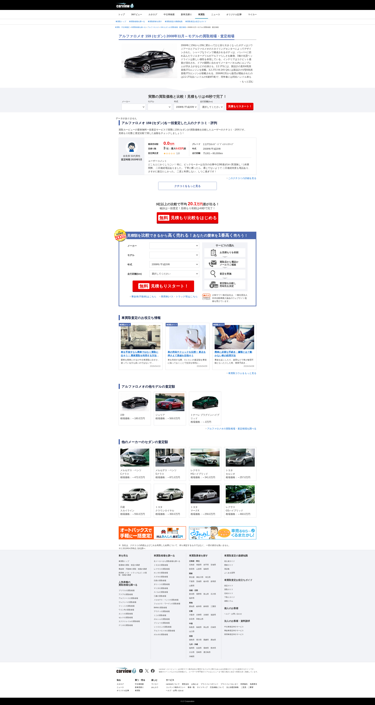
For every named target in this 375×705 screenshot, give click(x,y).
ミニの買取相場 (160, 615)
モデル (151, 101)
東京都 (191, 577)
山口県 (191, 631)
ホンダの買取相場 (161, 573)
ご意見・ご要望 (247, 687)
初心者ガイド (229, 561)
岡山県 (206, 627)
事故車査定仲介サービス (234, 631)
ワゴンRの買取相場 (126, 610)
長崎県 (206, 648)
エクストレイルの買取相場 (129, 621)
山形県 (199, 569)
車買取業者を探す (155, 21)
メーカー (126, 101)
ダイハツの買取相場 (162, 584)
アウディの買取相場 (162, 611)
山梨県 (191, 586)
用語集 (227, 569)
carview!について (173, 684)
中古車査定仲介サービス (234, 627)
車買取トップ (121, 21)
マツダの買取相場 (161, 588)
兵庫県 (199, 615)
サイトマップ (202, 687)
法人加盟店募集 (232, 687)
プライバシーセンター (229, 684)
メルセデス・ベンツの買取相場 (166, 600)
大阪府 (191, 615)
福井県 (191, 598)
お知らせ (194, 684)
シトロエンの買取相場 (162, 627)
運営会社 (185, 684)
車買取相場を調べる (137, 21)
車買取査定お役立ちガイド (195, 21)
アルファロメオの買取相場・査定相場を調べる (231, 428)
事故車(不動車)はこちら (143, 296)
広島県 (213, 627)
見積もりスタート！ (240, 106)
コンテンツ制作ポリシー (175, 687)
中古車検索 (169, 14)
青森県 (199, 565)
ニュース (215, 14)
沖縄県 (191, 656)
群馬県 (213, 581)
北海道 (191, 565)
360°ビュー (136, 14)
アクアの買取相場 (126, 594)
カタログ (152, 14)
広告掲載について (217, 687)
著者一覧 (191, 687)
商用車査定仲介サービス (234, 634)
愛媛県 (206, 640)
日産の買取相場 (160, 581)
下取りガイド (229, 597)
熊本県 (213, 648)
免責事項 (253, 684)
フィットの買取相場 (126, 606)
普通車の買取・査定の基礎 (129, 565)
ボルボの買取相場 (161, 634)
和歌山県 (199, 619)
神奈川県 (199, 577)
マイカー (252, 14)
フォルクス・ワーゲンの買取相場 (167, 604)
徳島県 (191, 640)
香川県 (199, 640)
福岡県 (191, 648)
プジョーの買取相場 (162, 623)
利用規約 (244, 684)
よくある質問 (229, 573)
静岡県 (206, 606)
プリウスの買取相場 (126, 590)
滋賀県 (213, 615)
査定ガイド (228, 586)
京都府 (206, 615)
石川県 (213, 594)
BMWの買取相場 (160, 608)
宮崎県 (199, 652)
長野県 (199, 594)
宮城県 (213, 565)
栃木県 (206, 581)
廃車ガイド (228, 565)
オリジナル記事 (234, 14)
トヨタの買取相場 (161, 565)
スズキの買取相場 (161, 577)
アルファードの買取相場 (128, 598)
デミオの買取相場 (126, 625)
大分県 (191, 652)
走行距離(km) (206, 101)
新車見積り (186, 14)
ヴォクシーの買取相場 (127, 602)
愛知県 (191, 606)
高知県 (213, 640)
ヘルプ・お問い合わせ (233, 614)
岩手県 (206, 565)
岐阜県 (199, 606)
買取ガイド (228, 589)
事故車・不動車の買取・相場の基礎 (133, 569)
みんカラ (154, 687)
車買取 (201, 14)
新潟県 (191, 594)
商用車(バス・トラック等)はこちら (179, 296)
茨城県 (199, 581)
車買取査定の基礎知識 (173, 21)
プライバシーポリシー (209, 684)
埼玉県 (207, 577)
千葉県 (191, 581)
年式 (176, 101)
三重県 (213, 606)
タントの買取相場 (126, 614)
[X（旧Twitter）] (146, 670)
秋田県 (191, 569)
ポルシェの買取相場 (162, 619)
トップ (121, 14)
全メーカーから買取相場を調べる (167, 561)
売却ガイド (228, 593)
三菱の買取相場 (160, 596)
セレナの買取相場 (126, 618)
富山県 (206, 594)
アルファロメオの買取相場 (164, 631)
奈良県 (191, 619)
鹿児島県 (206, 652)
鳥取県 (191, 627)
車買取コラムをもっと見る (242, 373)
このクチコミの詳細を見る (242, 178)
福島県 (206, 569)
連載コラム (228, 601)
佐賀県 (199, 648)
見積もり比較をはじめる (188, 217)
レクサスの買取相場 (162, 569)
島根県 (199, 627)
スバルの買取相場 (161, 592)
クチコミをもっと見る (187, 186)
